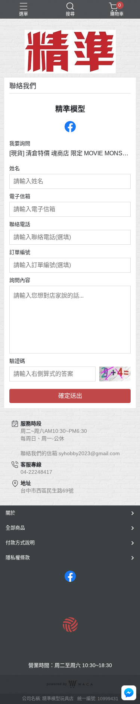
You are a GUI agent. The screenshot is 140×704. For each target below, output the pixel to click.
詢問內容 (19, 280)
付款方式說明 (20, 542)
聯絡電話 (19, 224)
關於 (10, 513)
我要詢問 (19, 143)
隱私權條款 (18, 557)
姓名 (14, 168)
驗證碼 (17, 361)
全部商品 (15, 527)
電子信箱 (19, 196)
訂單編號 (19, 252)
